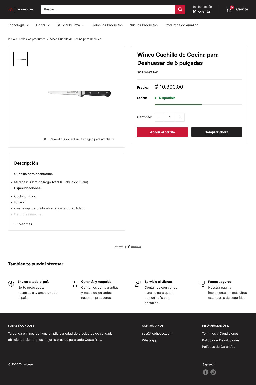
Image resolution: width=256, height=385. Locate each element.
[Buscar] (180, 9)
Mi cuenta (201, 11)
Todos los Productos (107, 25)
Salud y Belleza (68, 25)
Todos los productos (32, 39)
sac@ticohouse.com (157, 333)
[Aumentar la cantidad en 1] (180, 117)
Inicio (11, 39)
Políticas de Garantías (218, 347)
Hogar (40, 25)
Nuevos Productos (144, 25)
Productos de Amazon (181, 25)
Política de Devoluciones (220, 340)
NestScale (136, 246)
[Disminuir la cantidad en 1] (159, 117)
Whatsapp (149, 340)
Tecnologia (16, 25)
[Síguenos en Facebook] (205, 372)
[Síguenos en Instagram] (213, 372)
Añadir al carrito (162, 132)
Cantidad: (144, 117)
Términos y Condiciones (220, 333)
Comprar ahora (216, 132)
